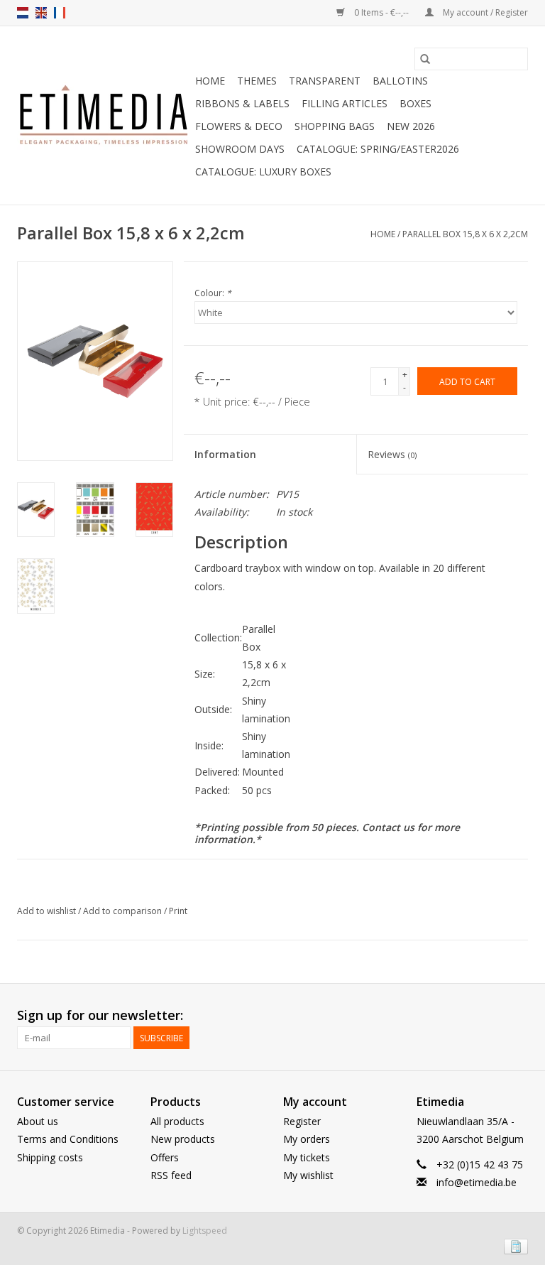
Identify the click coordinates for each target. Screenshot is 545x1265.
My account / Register (484, 12)
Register (302, 1121)
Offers (164, 1157)
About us (37, 1121)
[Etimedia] (104, 116)
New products (182, 1139)
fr (59, 12)
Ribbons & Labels (242, 103)
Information (225, 454)
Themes (257, 80)
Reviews (392, 454)
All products (177, 1121)
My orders (306, 1139)
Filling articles (344, 103)
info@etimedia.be (476, 1182)
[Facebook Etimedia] (491, 1015)
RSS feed (171, 1175)
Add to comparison (123, 911)
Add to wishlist (47, 911)
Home (210, 80)
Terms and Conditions (68, 1139)
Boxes (415, 103)
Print (178, 911)
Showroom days (240, 149)
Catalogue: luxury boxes (263, 171)
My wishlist (308, 1175)
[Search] (425, 59)
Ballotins (400, 80)
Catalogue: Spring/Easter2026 (378, 149)
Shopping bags (334, 126)
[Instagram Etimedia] (516, 1015)
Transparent (324, 80)
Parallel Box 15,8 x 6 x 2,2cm (465, 234)
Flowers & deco (238, 126)
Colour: (212, 293)
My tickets (306, 1157)
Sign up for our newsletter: (100, 1015)
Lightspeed (204, 1231)
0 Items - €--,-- (381, 12)
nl (22, 12)
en (41, 12)
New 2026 (411, 126)
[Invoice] (513, 1245)
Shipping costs (50, 1157)
